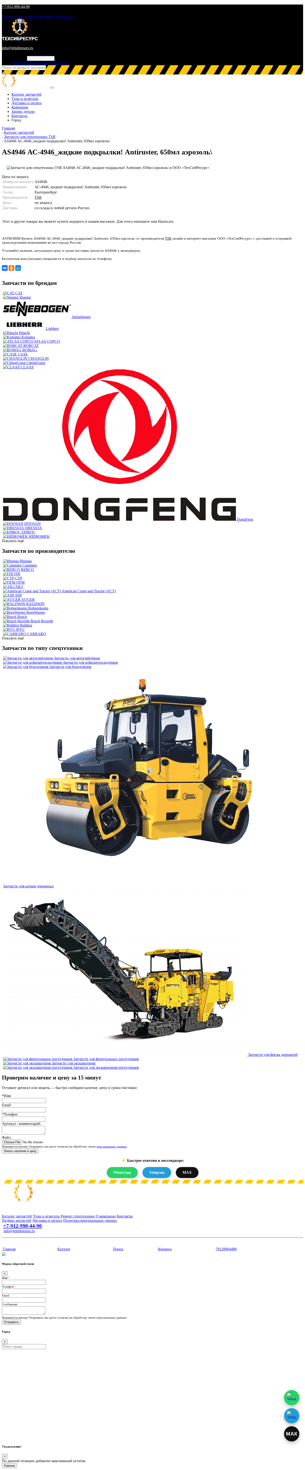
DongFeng (245, 519)
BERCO (27, 570)
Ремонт (50, 17)
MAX (187, 1172)
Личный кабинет (40, 58)
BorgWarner (35, 612)
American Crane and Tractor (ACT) (89, 591)
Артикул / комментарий (21, 1124)
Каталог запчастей (26, 94)
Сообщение (10, 1304)
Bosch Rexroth (41, 621)
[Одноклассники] (11, 268)
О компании (106, 1216)
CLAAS (27, 367)
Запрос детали (23, 111)
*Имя (6, 1096)
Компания (19, 107)
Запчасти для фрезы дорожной (273, 1055)
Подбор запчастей (16, 1220)
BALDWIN (35, 604)
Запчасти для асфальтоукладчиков (90, 662)
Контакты (65, 17)
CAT (19, 293)
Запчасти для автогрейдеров (77, 658)
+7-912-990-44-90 (16, 7)
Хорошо (9, 1465)
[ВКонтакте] (5, 268)
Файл (6, 1137)
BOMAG (29, 350)
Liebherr (52, 329)
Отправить (11, 1322)
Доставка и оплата (26, 103)
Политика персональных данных (90, 1220)
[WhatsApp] (291, 1397)
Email (6, 1105)
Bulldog (26, 625)
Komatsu (28, 337)
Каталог (8, 17)
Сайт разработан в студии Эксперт (25, 1240)
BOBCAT (31, 346)
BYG (20, 630)
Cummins (29, 565)
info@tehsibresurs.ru (17, 48)
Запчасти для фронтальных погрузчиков (106, 1059)
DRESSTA (33, 528)
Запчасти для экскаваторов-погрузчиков (106, 1067)
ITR (17, 574)
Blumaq (26, 561)
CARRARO (36, 634)
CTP (18, 578)
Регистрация (59, 63)
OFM (20, 582)
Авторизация (37, 63)
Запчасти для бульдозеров (70, 667)
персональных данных (112, 1146)
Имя (5, 1278)
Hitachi (24, 333)
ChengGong (35, 363)
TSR (38, 197)
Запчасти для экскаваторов (74, 1063)
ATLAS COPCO (47, 341)
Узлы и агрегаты (29, 17)
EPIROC (29, 532)
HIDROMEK (39, 537)
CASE (23, 354)
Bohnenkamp (38, 608)
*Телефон (10, 1114)
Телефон (8, 1286)
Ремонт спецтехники (78, 1216)
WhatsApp (122, 1172)
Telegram (156, 1172)
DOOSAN (32, 524)
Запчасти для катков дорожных (28, 886)
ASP (18, 595)
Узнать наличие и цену (20, 1151)
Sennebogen (81, 317)
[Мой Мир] (18, 268)
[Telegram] (291, 1415)
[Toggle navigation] (52, 87)
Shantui (25, 297)
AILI (19, 587)
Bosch (22, 617)
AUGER (28, 600)
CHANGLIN (38, 358)
